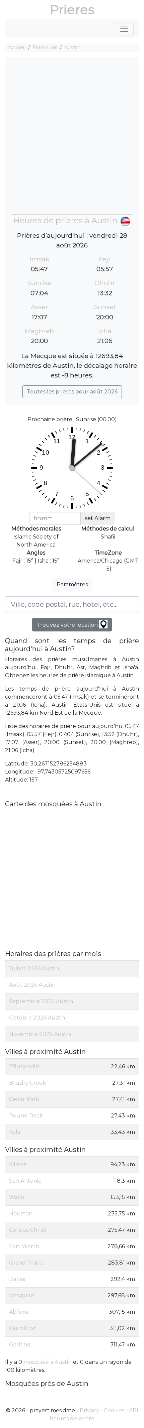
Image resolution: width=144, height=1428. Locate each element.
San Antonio (25, 1181)
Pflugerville (25, 1066)
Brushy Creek (27, 1083)
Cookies (114, 1410)
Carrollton (23, 1328)
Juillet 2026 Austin (34, 968)
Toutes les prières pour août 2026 (72, 391)
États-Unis (44, 47)
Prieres (72, 9)
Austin (71, 47)
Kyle (15, 1132)
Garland (20, 1344)
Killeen (18, 1164)
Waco (16, 1197)
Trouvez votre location (68, 625)
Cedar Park (24, 1099)
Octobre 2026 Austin (37, 1018)
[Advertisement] (72, 139)
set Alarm (98, 518)
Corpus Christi (27, 1230)
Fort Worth (24, 1246)
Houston (20, 1213)
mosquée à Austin (47, 1362)
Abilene (19, 1312)
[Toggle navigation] (124, 28)
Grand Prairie (26, 1263)
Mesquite (21, 1295)
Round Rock (26, 1115)
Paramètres (72, 584)
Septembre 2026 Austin (41, 1001)
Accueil (16, 47)
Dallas (17, 1279)
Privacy (89, 1410)
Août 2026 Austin (32, 985)
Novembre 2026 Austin (40, 1034)
